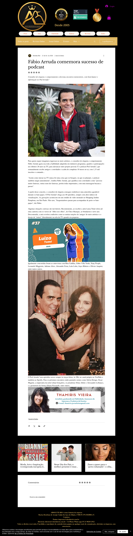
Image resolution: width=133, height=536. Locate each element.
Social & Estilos (33, 419)
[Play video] (66, 240)
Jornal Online (54, 41)
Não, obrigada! (109, 531)
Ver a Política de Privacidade (24, 533)
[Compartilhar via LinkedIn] (39, 426)
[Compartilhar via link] (44, 426)
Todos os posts (23, 41)
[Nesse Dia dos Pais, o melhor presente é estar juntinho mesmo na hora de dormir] (67, 452)
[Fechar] (130, 531)
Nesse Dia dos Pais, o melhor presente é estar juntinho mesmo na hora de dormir (66, 465)
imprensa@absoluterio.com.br (68, 519)
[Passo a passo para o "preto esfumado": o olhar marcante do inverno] (100, 452)
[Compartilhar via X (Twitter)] (34, 426)
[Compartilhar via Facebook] (29, 426)
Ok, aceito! (122, 531)
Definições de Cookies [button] (94, 531)
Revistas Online (39, 41)
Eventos (66, 41)
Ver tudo (112, 440)
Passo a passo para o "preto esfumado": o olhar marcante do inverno (100, 465)
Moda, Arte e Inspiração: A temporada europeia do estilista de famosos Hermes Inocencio (32, 465)
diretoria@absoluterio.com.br (55, 521)
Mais (75, 41)
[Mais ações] (103, 55)
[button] (109, 17)
